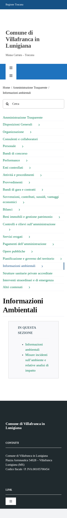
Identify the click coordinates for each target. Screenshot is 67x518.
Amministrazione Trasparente (23, 117)
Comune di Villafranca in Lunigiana (22, 39)
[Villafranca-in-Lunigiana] (13, 15)
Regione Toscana (14, 4)
